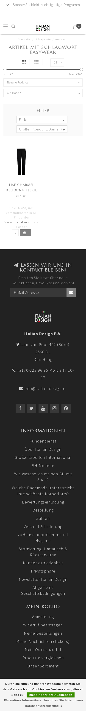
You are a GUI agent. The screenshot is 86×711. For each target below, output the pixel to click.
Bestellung (43, 510)
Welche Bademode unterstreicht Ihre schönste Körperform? (43, 490)
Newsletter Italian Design (43, 579)
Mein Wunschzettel (43, 649)
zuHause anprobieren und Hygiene (43, 537)
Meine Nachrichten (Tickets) (43, 641)
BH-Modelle (43, 465)
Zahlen (43, 518)
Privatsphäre (43, 571)
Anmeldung (43, 616)
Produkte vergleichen (43, 657)
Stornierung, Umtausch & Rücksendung (43, 551)
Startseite (24, 39)
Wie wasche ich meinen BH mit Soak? (43, 476)
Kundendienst (43, 441)
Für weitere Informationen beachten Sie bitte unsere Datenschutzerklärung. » (43, 703)
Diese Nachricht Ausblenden (50, 695)
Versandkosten (16, 222)
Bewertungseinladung (43, 502)
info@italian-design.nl (46, 388)
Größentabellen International (43, 457)
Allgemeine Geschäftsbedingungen (43, 590)
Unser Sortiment (43, 666)
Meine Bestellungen (43, 633)
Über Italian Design (43, 449)
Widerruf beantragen (43, 625)
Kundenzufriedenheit (43, 562)
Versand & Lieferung (43, 526)
